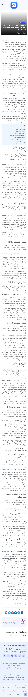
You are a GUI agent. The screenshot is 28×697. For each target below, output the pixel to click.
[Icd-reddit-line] (19, 655)
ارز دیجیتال (19, 665)
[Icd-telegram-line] (23, 655)
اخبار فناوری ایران (13, 663)
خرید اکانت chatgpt (21, 679)
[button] (22, 23)
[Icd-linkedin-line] (16, 655)
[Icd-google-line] (4, 655)
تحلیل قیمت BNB (20, 129)
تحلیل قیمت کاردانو (19, 133)
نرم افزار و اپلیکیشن (17, 667)
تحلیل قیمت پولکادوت (18, 142)
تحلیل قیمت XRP (20, 131)
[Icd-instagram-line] (12, 655)
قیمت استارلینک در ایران (9, 674)
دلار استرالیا (5, 679)
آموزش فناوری (22, 663)
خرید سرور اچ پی (20, 674)
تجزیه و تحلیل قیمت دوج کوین (17, 135)
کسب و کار (5, 663)
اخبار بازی (9, 667)
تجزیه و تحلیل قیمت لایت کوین (17, 139)
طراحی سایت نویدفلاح (14, 694)
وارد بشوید (13, 635)
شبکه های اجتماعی (11, 665)
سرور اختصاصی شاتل (19, 677)
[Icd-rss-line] (8, 655)
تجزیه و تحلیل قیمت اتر (18, 127)
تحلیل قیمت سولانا (19, 137)
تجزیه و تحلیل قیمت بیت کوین (17, 125)
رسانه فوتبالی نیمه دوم (9, 677)
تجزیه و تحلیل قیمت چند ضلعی (16, 141)
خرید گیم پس (12, 679)
